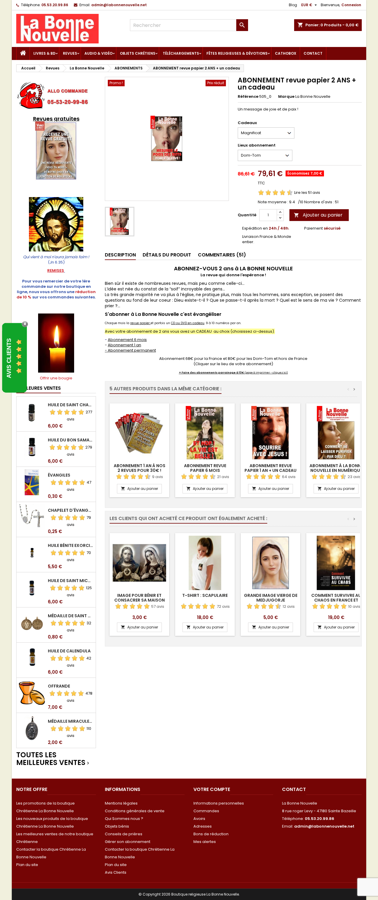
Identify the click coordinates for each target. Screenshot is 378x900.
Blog (293, 4)
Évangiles (59, 475)
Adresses (202, 826)
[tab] (120, 255)
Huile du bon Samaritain (70, 440)
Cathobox (285, 53)
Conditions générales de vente (134, 811)
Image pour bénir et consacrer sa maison (139, 597)
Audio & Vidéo (98, 53)
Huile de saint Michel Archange (70, 580)
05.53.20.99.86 (54, 4)
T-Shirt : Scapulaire (205, 595)
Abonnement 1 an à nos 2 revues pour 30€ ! (139, 468)
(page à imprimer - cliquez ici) (266, 372)
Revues (70, 53)
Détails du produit (167, 254)
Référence (248, 96)
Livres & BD (44, 53)
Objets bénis (117, 826)
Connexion (351, 4)
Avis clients (9, 358)
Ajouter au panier (318, 215)
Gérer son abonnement (127, 841)
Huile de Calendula (69, 651)
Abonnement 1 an (124, 345)
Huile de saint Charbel (70, 404)
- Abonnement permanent (130, 350)
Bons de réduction (211, 834)
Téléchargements (181, 53)
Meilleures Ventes (38, 388)
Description (120, 254)
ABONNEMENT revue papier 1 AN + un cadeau (270, 468)
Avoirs (199, 818)
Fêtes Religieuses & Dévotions (237, 53)
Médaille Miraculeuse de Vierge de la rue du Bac (70, 721)
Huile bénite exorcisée (70, 545)
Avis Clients (115, 872)
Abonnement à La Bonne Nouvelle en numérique (336, 468)
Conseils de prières (123, 834)
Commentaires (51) (222, 254)
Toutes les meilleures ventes (53, 759)
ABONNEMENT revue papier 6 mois (205, 468)
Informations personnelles (218, 803)
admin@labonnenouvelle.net (119, 4)
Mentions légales (121, 803)
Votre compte (211, 789)
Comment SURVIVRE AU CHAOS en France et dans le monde (336, 600)
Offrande (59, 686)
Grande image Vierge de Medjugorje (270, 597)
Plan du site (27, 864)
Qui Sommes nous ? (124, 818)
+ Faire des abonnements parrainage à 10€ (212, 372)
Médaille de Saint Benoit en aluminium (70, 615)
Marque (286, 96)
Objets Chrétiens (137, 53)
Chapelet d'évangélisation (70, 510)
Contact (313, 53)
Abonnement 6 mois (127, 339)
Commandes (206, 811)
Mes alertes (204, 841)
